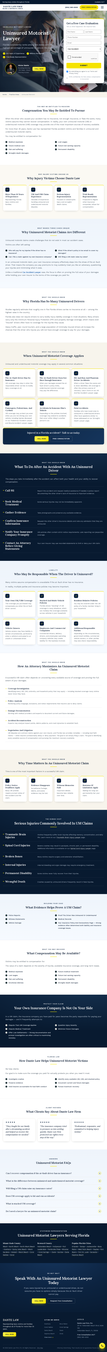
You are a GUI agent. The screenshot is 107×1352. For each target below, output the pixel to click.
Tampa (82, 1246)
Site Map (40, 1348)
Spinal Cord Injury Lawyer (81, 848)
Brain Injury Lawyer (72, 837)
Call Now (39, 69)
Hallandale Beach (44, 1246)
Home (5, 94)
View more (48, 1337)
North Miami (13, 1246)
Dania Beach (48, 1330)
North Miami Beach (27, 1246)
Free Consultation (89, 7)
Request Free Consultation (61, 1301)
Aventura (7, 1249)
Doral (12, 1255)
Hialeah (14, 1252)
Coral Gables (48, 1327)
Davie (54, 1252)
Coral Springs (44, 1252)
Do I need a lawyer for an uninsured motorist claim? (53, 1211)
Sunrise (60, 1252)
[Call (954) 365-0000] (102, 1346)
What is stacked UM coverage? (53, 1203)
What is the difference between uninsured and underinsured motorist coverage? (53, 1181)
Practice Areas (14, 94)
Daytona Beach (77, 1255)
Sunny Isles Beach (19, 1249)
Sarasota (93, 1252)
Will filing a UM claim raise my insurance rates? (53, 1188)
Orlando (75, 1246)
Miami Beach (23, 1252)
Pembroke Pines (54, 1249)
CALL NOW (41, 439)
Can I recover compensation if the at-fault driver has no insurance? (53, 1173)
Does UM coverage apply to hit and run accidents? (53, 1196)
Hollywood (57, 1246)
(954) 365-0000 (71, 7)
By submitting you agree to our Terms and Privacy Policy (83, 72)
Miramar (65, 1249)
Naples (96, 1249)
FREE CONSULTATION (61, 439)
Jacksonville (91, 1246)
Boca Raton (63, 1324)
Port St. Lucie (83, 1252)
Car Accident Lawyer (32, 272)
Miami (5, 1246)
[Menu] (102, 7)
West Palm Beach (85, 1249)
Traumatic (60, 837)
